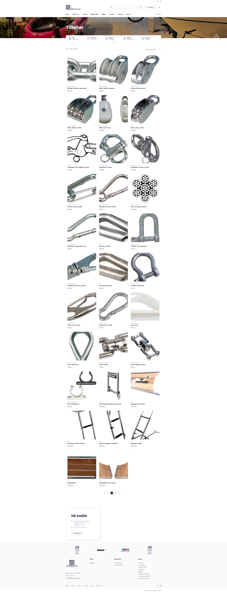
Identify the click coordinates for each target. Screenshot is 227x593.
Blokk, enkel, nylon (105, 128)
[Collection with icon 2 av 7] (115, 42)
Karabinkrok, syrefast (105, 325)
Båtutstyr (111, 38)
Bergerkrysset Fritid (151, 590)
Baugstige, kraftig (136, 443)
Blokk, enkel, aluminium (138, 88)
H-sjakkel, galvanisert (137, 286)
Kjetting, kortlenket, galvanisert (77, 88)
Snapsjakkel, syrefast (105, 167)
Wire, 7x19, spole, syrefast (138, 207)
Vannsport (147, 38)
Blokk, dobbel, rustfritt (74, 128)
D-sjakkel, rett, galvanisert (139, 246)
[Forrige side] (105, 493)
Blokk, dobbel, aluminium (107, 88)
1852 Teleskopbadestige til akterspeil (110, 404)
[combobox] (126, 7)
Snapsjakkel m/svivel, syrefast (140, 167)
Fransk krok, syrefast (73, 325)
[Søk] (141, 7)
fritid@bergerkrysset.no (74, 578)
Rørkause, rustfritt (104, 246)
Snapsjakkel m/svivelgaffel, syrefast (78, 167)
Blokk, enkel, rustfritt (137, 128)
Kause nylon (134, 325)
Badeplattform (71, 483)
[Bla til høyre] (157, 38)
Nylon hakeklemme (73, 404)
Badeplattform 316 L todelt (107, 483)
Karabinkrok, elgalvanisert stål (76, 246)
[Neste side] (122, 493)
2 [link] (111, 493)
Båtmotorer (93, 38)
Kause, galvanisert (72, 364)
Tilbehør (129, 38)
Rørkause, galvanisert (105, 286)
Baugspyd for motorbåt (138, 404)
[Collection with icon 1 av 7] (112, 42)
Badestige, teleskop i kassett (76, 443)
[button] (68, 14)
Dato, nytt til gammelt (150, 49)
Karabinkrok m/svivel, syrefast (76, 286)
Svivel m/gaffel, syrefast (138, 364)
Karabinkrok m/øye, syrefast (107, 207)
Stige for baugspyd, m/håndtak (108, 443)
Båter (73, 38)
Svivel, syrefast (103, 364)
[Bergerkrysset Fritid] (72, 570)
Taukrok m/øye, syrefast (74, 207)
